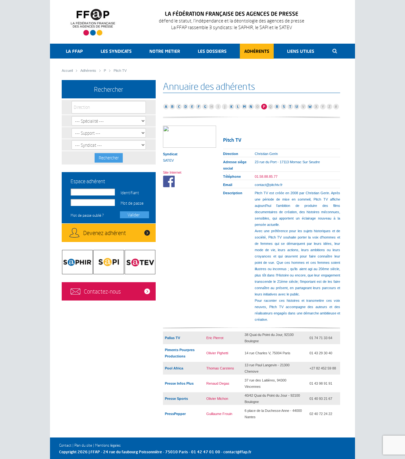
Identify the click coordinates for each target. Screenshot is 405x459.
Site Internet (172, 172)
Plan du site (83, 445)
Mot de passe (132, 203)
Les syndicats (116, 51)
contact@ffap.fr (237, 452)
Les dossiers (212, 51)
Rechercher (109, 157)
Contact (65, 445)
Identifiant (130, 192)
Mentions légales (108, 445)
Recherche (334, 51)
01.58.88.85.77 (266, 176)
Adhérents (256, 51)
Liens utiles (300, 51)
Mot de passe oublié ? (87, 215)
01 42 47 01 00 (205, 452)
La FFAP (74, 51)
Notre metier (164, 51)
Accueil (67, 70)
